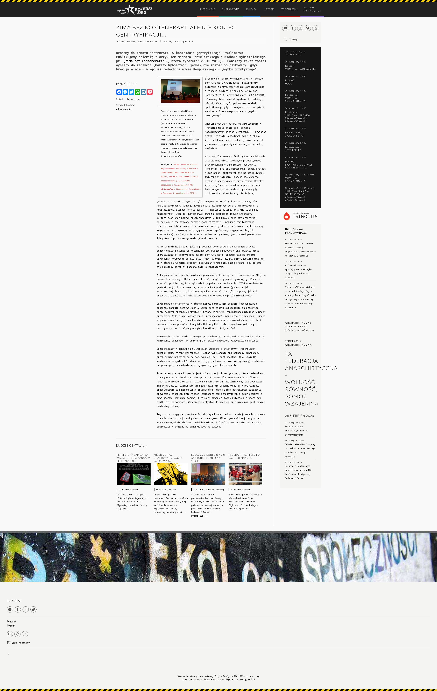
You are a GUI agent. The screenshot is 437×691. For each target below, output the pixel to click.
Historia (269, 9)
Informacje (207, 9)
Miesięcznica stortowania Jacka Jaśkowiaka (168, 457)
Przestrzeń (133, 99)
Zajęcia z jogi (294, 135)
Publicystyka (230, 9)
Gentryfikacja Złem (189, 140)
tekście (165, 115)
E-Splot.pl (180, 144)
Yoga (288, 83)
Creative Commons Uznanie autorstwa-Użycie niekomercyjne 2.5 (218, 679)
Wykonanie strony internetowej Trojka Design (204, 676)
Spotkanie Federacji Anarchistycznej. (298, 166)
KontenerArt (125, 109)
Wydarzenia (289, 9)
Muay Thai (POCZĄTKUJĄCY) (295, 99)
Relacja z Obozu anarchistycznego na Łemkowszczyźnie (296, 430)
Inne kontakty (21, 642)
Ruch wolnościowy (215, 489)
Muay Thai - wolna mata (300, 69)
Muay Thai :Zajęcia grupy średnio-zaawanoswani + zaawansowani (297, 195)
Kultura (251, 9)
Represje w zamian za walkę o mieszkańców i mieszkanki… (133, 457)
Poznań (135, 489)
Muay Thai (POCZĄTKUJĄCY (295, 179)
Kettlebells (293, 150)
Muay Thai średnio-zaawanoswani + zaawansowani (297, 118)
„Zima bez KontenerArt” (145, 61)
